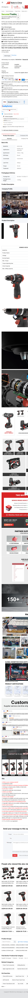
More (3, 986)
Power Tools (17, 11)
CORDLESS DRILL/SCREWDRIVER (9, 945)
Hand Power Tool (20, 976)
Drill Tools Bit (6, 980)
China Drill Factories (7, 976)
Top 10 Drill (20, 983)
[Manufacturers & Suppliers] (14, 2)
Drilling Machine (21, 965)
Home (3, 11)
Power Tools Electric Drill (8, 983)
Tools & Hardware (9, 11)
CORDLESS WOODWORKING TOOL (9, 947)
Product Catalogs (23, 941)
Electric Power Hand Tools (18, 980)
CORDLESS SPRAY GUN (21, 950)
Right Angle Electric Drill (8, 969)
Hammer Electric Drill (22, 969)
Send (15, 855)
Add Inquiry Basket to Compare (10, 130)
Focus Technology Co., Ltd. (19, 992)
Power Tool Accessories (8, 965)
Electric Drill (24, 11)
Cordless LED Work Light (7, 950)
